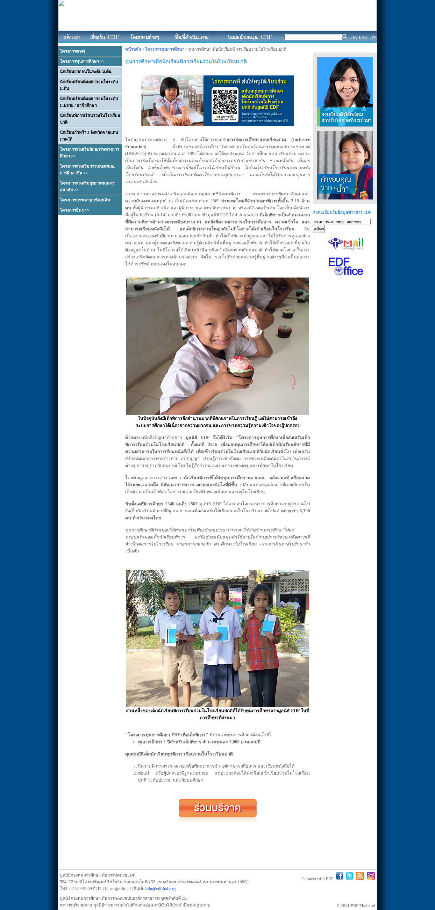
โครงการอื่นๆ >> (74, 210)
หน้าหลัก (133, 49)
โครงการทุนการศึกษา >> (82, 61)
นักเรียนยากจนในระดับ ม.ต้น (85, 71)
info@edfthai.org (160, 888)
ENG (363, 37)
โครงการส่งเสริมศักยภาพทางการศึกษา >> (89, 152)
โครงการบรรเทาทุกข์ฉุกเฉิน (85, 200)
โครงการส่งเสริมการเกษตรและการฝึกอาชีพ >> (87, 169)
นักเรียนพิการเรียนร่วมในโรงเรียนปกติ (90, 119)
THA (353, 37)
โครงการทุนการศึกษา (164, 49)
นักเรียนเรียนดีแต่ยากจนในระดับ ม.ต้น (89, 85)
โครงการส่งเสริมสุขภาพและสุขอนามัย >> (88, 186)
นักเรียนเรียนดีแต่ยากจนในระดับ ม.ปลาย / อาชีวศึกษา (89, 102)
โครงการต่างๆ (72, 51)
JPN (373, 37)
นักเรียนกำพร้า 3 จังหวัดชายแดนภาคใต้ (89, 135)
